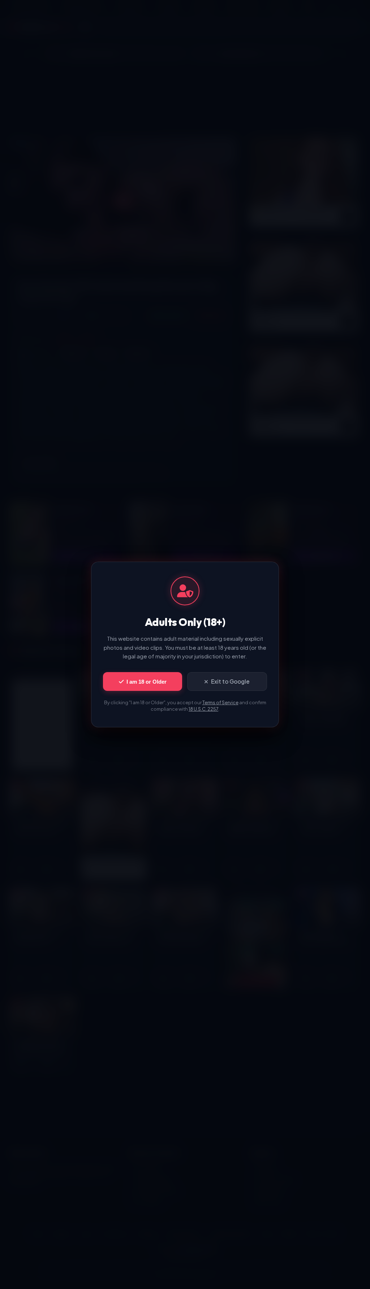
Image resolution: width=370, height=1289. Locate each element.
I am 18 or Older (146, 682)
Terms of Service (220, 702)
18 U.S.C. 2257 (203, 709)
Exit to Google (230, 681)
